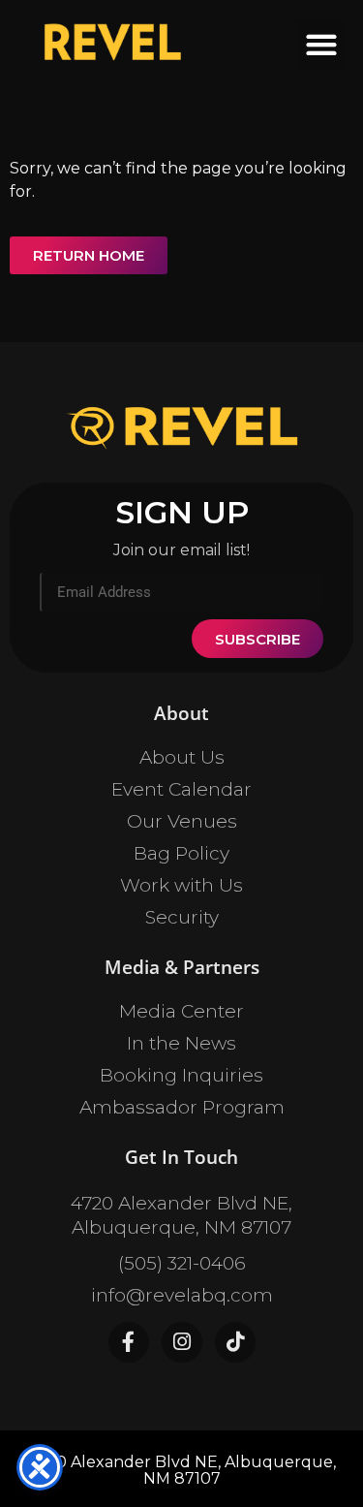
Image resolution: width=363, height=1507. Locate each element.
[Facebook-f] (128, 1342)
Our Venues (182, 821)
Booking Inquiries (181, 1075)
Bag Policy (181, 853)
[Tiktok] (235, 1342)
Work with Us (181, 885)
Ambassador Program (182, 1107)
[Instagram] (182, 1342)
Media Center (181, 1011)
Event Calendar (181, 789)
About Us (182, 757)
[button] (321, 45)
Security (182, 917)
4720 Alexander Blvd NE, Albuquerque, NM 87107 (181, 1215)
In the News (181, 1043)
